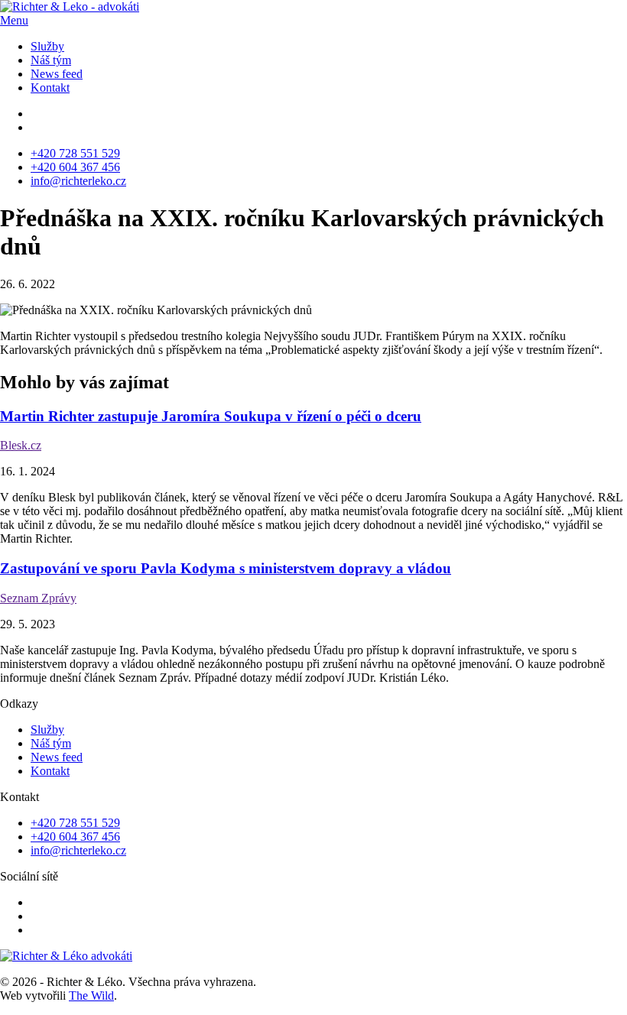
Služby (47, 46)
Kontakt (50, 87)
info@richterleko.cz (78, 180)
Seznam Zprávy (38, 598)
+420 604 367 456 (75, 167)
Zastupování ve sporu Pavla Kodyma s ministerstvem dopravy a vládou (225, 568)
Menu (14, 20)
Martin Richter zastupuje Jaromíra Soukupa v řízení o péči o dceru (210, 416)
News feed (57, 73)
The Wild (91, 995)
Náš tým (51, 60)
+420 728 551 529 (75, 153)
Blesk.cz (20, 445)
